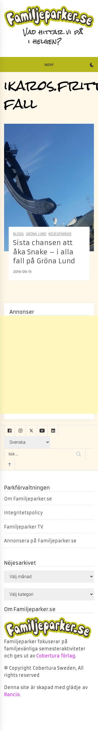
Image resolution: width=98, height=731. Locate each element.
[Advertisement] (49, 365)
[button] (92, 65)
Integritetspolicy (23, 512)
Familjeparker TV (23, 527)
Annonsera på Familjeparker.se (40, 540)
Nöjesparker (59, 234)
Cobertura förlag (55, 655)
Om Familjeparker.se (28, 499)
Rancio (12, 694)
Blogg (18, 234)
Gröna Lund (36, 234)
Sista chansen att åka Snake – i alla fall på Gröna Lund (44, 252)
